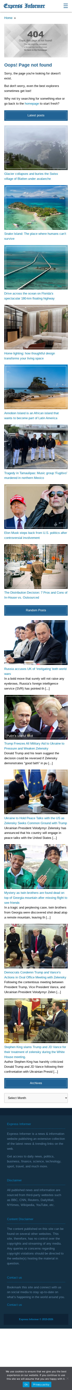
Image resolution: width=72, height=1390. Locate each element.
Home (8, 18)
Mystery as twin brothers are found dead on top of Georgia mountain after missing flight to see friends (35, 897)
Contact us (14, 1305)
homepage (32, 103)
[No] (67, 1378)
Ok (26, 1384)
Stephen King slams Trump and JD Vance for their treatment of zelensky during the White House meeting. (35, 1052)
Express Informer (24, 6)
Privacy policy (41, 1384)
